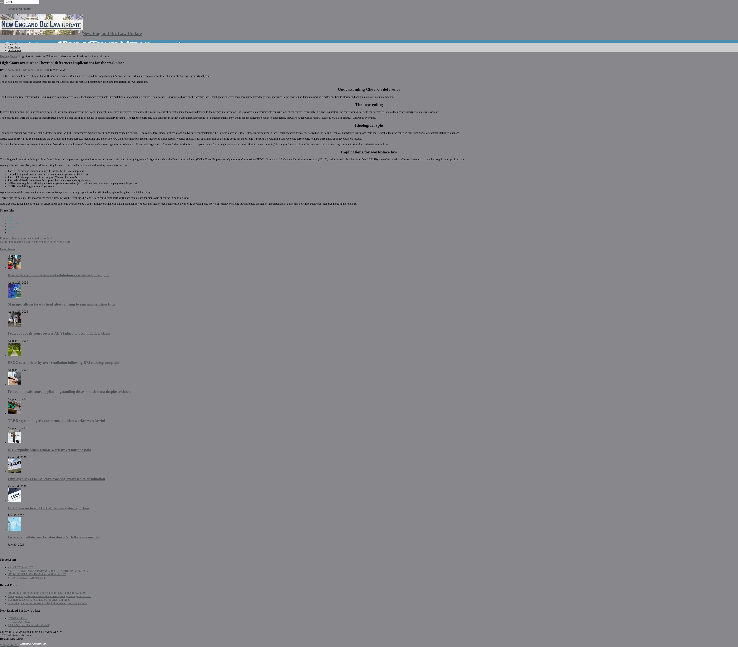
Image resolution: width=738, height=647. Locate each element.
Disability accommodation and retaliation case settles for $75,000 (58, 275)
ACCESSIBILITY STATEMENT (28, 625)
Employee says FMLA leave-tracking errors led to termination (56, 479)
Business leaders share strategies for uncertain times (39, 599)
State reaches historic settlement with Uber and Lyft (35, 241)
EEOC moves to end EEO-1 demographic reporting (48, 508)
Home (3, 56)
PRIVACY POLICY (20, 567)
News (13, 56)
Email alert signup (20, 8)
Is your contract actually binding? (26, 238)
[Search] (1, 2)
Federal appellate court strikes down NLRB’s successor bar (54, 537)
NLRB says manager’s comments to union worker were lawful (56, 421)
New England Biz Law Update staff (27, 69)
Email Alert (14, 44)
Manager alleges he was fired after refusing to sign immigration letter (62, 304)
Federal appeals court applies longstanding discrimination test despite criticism (69, 392)
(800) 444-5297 (9, 645)
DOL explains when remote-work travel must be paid (49, 450)
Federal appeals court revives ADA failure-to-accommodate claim (59, 333)
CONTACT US (17, 618)
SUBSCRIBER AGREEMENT (27, 577)
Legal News (7, 249)
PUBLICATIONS (19, 621)
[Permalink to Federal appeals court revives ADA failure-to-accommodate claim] (14, 325)
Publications (14, 50)
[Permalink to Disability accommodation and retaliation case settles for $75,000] (14, 267)
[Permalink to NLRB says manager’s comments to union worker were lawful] (14, 413)
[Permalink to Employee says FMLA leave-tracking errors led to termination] (14, 471)
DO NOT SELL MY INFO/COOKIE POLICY (37, 574)
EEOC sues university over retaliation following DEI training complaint (64, 363)
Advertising (14, 47)
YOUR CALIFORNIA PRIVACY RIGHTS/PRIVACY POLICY (48, 570)
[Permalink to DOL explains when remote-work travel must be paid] (14, 442)
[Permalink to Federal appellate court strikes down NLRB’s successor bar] (14, 529)
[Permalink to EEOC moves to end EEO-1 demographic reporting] (14, 500)
